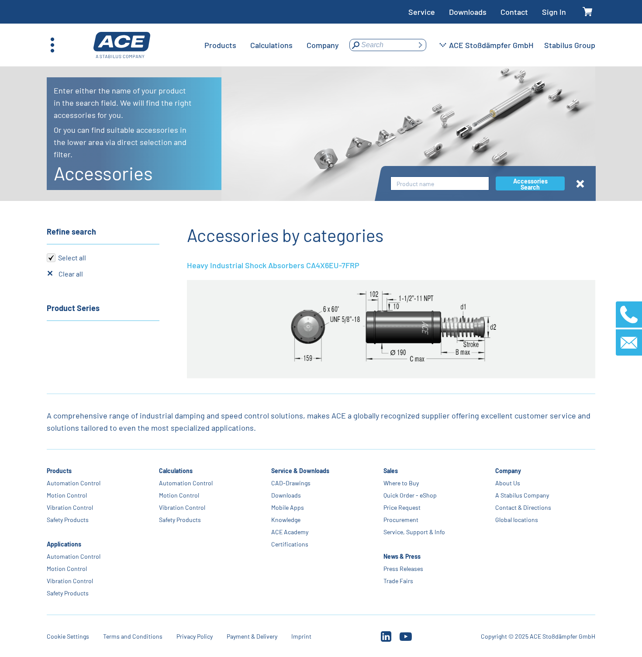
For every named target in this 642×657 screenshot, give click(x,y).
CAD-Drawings (291, 483)
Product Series (73, 308)
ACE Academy (289, 532)
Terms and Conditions (132, 636)
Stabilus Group (569, 45)
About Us (507, 483)
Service (421, 12)
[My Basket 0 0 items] (587, 12)
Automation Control (73, 483)
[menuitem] (220, 45)
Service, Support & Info (414, 532)
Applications (64, 544)
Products (59, 470)
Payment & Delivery (252, 636)
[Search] (420, 45)
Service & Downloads (300, 470)
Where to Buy (400, 483)
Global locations (516, 519)
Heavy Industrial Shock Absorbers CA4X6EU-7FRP (273, 265)
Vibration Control (70, 507)
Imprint (301, 636)
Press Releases (403, 568)
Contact (514, 12)
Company (508, 470)
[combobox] (439, 183)
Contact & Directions (523, 507)
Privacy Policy (194, 636)
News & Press (401, 556)
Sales (390, 470)
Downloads (468, 12)
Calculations (176, 470)
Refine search (71, 231)
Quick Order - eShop (409, 495)
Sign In (554, 12)
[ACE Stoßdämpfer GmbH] (121, 45)
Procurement (400, 519)
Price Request (401, 507)
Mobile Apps (287, 507)
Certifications (289, 544)
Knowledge (285, 519)
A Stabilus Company (522, 495)
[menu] (271, 45)
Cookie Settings (68, 636)
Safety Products (68, 519)
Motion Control (67, 495)
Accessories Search (530, 183)
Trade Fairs (398, 580)
